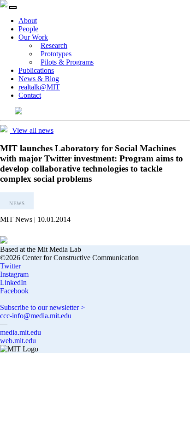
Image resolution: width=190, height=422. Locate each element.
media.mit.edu (20, 332)
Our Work (33, 37)
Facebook (14, 291)
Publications (36, 70)
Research (54, 45)
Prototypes (56, 54)
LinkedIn (13, 282)
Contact (29, 95)
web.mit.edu (18, 341)
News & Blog (38, 79)
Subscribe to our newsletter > (42, 307)
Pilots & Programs (67, 62)
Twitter (10, 266)
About (27, 20)
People (28, 29)
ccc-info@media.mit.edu (35, 316)
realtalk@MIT (39, 87)
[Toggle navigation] (13, 7)
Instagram (14, 274)
